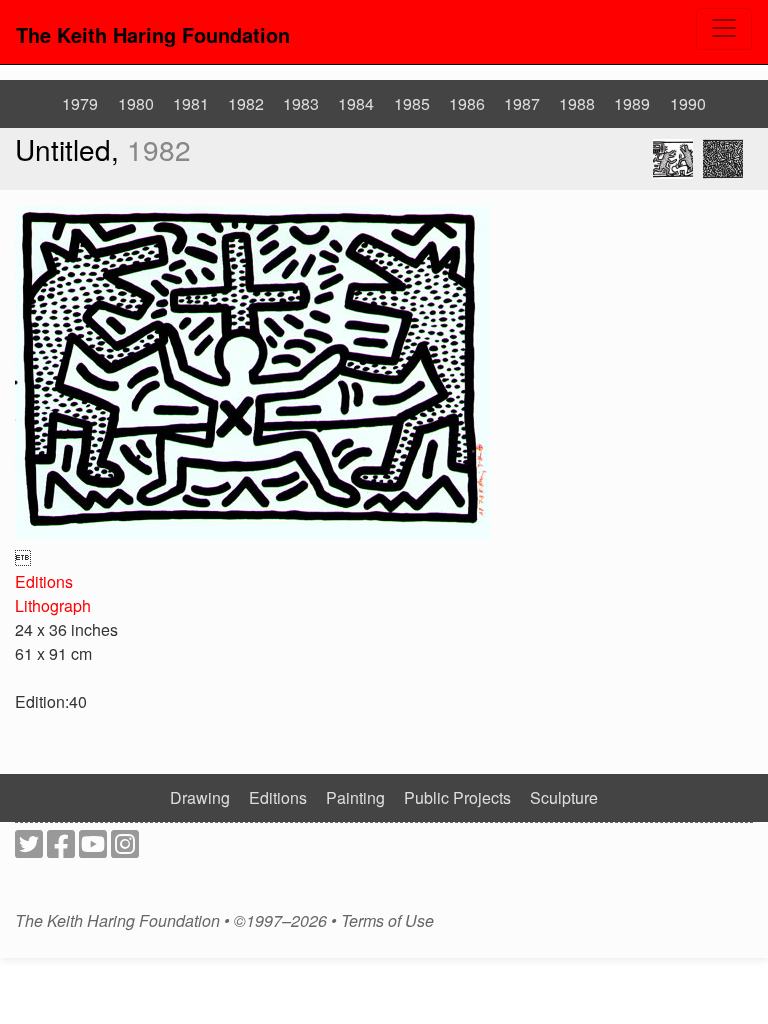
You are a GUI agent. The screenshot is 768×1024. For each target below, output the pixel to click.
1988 (577, 103)
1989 (632, 103)
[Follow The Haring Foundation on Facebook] (61, 849)
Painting (355, 797)
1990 (688, 103)
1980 (136, 103)
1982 (246, 103)
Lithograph (53, 605)
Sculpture (564, 797)
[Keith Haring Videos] (93, 849)
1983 (301, 103)
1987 (522, 103)
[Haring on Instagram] (125, 849)
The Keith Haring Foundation (153, 34)
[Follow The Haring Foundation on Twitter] (29, 849)
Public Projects (457, 797)
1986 (467, 103)
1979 (80, 103)
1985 (412, 103)
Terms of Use (387, 921)
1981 (191, 103)
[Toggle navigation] (724, 29)
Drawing (200, 797)
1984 (356, 103)
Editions (44, 581)
